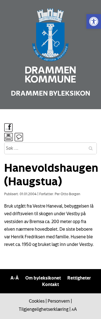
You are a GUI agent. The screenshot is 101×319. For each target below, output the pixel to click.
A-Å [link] (14, 277)
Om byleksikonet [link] (43, 277)
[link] (93, 21)
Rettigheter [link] (79, 277)
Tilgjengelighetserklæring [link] (43, 309)
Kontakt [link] (50, 284)
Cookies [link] (37, 300)
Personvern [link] (59, 300)
